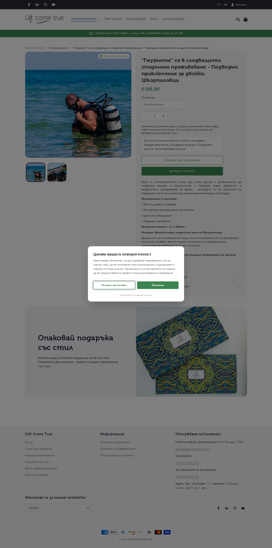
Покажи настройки (114, 285)
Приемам (158, 285)
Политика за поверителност (136, 295)
